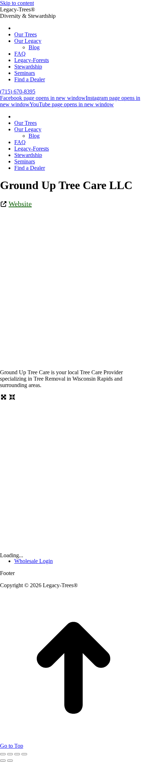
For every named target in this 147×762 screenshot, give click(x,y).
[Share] (10, 754)
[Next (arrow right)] (10, 761)
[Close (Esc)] (3, 754)
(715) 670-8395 (17, 91)
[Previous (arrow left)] (3, 761)
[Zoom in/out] (24, 754)
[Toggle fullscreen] (17, 754)
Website (20, 204)
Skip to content (17, 3)
